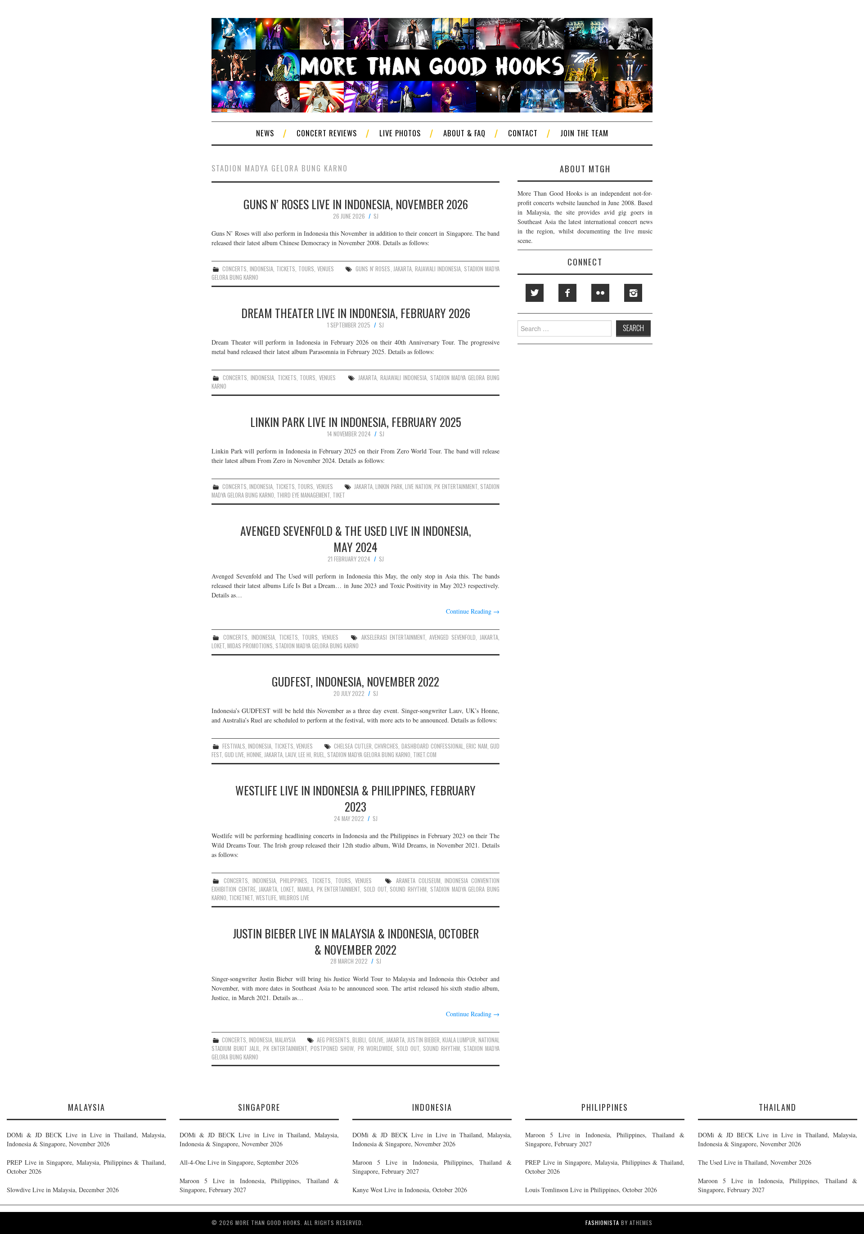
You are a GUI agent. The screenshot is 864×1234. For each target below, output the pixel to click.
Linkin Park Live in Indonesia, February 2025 (355, 421)
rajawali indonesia (438, 269)
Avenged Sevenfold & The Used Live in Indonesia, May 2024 (355, 538)
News (265, 133)
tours (306, 269)
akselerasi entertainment (393, 637)
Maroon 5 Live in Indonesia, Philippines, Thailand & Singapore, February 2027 (259, 1185)
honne (254, 754)
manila (305, 889)
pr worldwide (375, 1048)
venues (325, 269)
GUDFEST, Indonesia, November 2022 (355, 681)
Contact (523, 133)
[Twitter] (535, 293)
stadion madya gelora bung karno (317, 646)
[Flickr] (600, 293)
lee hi (304, 754)
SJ (376, 216)
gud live (234, 754)
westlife (266, 897)
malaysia (285, 1040)
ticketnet (241, 897)
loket (218, 646)
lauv (290, 754)
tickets (285, 269)
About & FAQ (464, 133)
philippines (293, 880)
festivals (233, 746)
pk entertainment (455, 486)
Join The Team (584, 133)
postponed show (332, 1048)
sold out (375, 889)
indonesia (261, 269)
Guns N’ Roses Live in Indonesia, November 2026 (355, 203)
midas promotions (250, 646)
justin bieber (423, 1040)
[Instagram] (633, 293)
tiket (339, 495)
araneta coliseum (418, 880)
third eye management (303, 495)
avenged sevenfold (452, 637)
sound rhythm (408, 889)
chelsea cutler (353, 746)
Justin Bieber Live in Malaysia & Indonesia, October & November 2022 (356, 941)
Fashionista (602, 1222)
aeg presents (333, 1040)
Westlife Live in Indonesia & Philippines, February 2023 (355, 798)
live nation (418, 486)
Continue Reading (473, 611)
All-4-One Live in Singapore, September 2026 (239, 1162)
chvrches (386, 746)
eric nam (476, 746)
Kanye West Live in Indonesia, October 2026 (409, 1189)
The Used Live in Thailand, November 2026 (754, 1162)
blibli (359, 1040)
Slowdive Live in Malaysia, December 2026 (63, 1189)
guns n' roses (373, 269)
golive (376, 1040)
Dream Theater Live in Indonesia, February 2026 (355, 312)
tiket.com (424, 754)
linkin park (388, 486)
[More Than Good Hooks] (432, 64)
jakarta (402, 269)
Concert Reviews (327, 133)
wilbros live (294, 897)
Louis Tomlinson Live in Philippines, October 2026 (591, 1189)
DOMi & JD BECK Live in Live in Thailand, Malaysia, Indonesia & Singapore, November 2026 (86, 1139)
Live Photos (400, 133)
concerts (234, 269)
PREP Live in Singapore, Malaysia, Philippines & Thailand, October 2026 (86, 1167)
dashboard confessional (432, 746)
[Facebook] (567, 293)
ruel (319, 754)
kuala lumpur (459, 1040)
